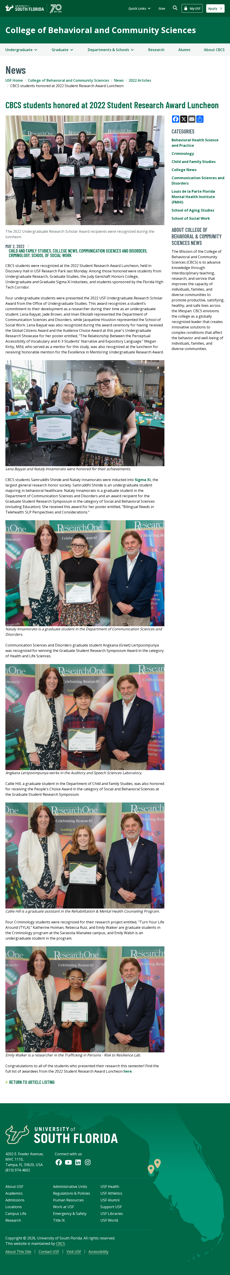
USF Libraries (111, 1213)
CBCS (60, 1243)
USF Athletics (111, 1193)
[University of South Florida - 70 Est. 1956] (33, 8)
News (119, 80)
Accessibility (98, 1251)
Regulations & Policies (71, 1193)
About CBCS (214, 49)
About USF (14, 1186)
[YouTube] (68, 1162)
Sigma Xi (143, 479)
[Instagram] (88, 1162)
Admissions (14, 1200)
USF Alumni (109, 1200)
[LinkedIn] (78, 1162)
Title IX (59, 1220)
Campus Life (15, 1213)
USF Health (109, 1186)
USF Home (14, 80)
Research (156, 49)
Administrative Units (70, 1186)
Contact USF (49, 1251)
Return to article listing (31, 1082)
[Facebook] (59, 1162)
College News (65, 250)
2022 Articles (140, 80)
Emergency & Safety (69, 1213)
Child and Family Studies (30, 250)
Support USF (111, 1206)
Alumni (184, 49)
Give (162, 8)
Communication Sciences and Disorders (112, 250)
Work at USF (63, 1206)
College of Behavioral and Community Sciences (100, 30)
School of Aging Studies (193, 210)
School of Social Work (51, 255)
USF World (109, 1220)
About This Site (18, 1251)
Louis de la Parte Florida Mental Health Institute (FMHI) (193, 197)
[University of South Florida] (61, 1134)
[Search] (175, 8)
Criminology (19, 255)
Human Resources (68, 1200)
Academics (14, 1193)
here (128, 1071)
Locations (13, 1206)
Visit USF (73, 1251)
